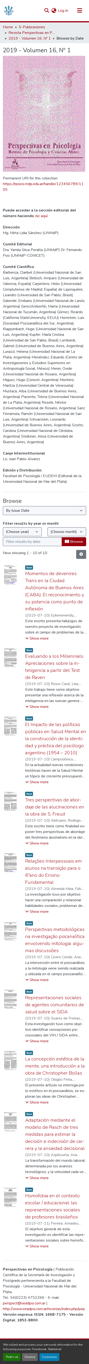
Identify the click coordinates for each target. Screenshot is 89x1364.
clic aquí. (41, 216)
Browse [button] (76, 541)
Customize (49, 1357)
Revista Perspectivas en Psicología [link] (32, 32)
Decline (30, 1357)
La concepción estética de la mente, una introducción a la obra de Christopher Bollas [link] (55, 1066)
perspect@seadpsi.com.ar (24, 1303)
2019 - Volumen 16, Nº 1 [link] (30, 38)
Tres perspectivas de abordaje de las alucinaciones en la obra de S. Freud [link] (54, 807)
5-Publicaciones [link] (32, 27)
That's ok (12, 1357)
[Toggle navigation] (79, 10)
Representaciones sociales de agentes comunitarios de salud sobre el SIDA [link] (54, 1005)
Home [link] (8, 27)
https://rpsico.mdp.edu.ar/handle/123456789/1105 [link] (43, 186)
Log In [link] (63, 10)
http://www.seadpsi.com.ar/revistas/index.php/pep (44, 1308)
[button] (8, 10)
